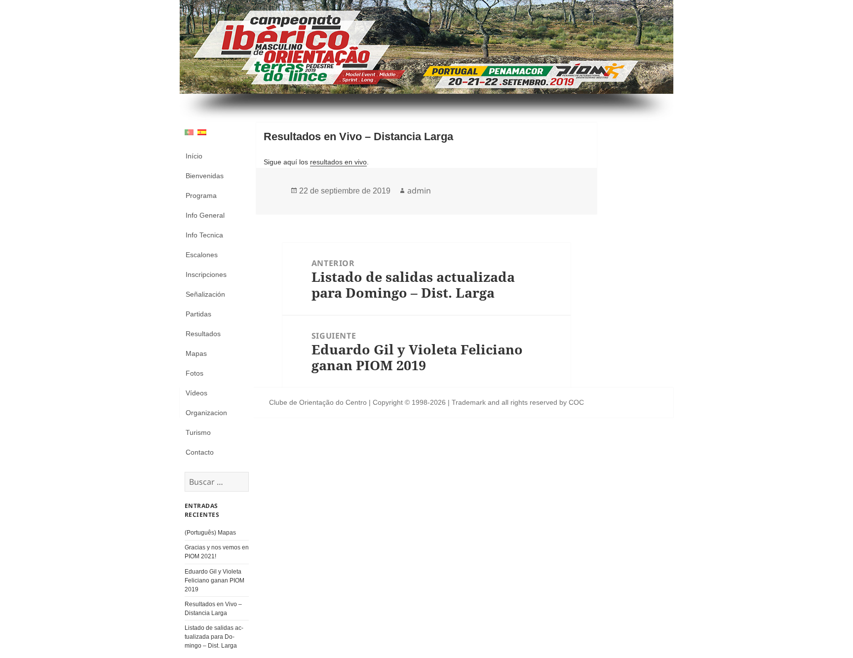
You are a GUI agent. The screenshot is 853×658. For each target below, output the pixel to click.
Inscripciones (206, 274)
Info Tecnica (204, 235)
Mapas (196, 353)
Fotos (194, 373)
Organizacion (206, 413)
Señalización (205, 294)
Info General (205, 215)
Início (194, 156)
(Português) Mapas (210, 532)
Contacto (200, 452)
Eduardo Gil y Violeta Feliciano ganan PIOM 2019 (214, 580)
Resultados (203, 334)
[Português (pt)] (189, 131)
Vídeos (196, 393)
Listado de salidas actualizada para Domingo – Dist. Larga (214, 636)
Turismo (198, 432)
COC (576, 402)
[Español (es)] (201, 131)
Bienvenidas (205, 176)
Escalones (202, 255)
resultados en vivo (338, 162)
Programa (201, 195)
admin (419, 190)
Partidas (198, 314)
